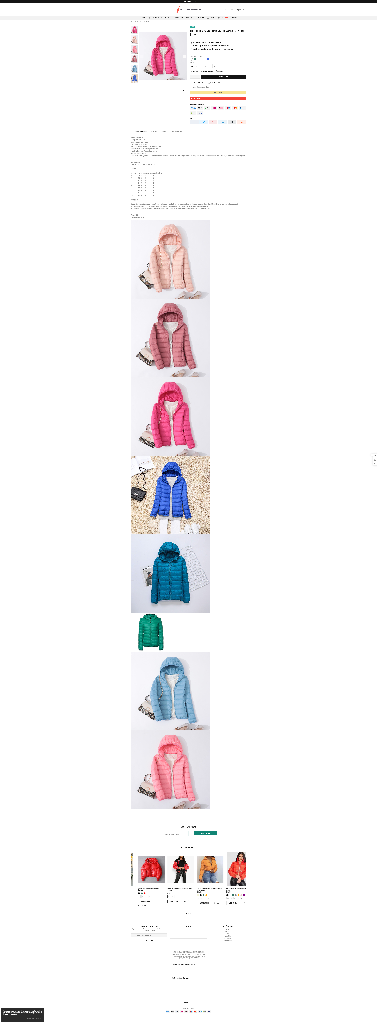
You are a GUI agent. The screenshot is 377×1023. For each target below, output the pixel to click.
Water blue (218, 59)
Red (138, 893)
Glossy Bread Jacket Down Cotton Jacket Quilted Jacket (231, 889)
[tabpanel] (144, 880)
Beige (191, 895)
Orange (199, 895)
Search (227, 929)
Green (195, 59)
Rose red (205, 59)
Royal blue (208, 59)
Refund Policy (228, 936)
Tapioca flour (211, 59)
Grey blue (170, 893)
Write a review (205, 833)
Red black (172, 893)
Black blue (161, 893)
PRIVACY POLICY (30, 1018)
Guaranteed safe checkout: (197, 104)
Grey (229, 895)
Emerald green (191, 59)
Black (132, 893)
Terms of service (228, 940)
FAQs (228, 934)
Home (132, 21)
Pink (234, 895)
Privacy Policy (227, 938)
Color (223, 895)
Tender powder (215, 59)
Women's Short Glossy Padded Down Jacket (141, 888)
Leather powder (201, 59)
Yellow (242, 895)
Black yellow (164, 893)
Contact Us (227, 931)
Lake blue (198, 59)
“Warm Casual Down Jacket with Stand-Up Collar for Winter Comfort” (202, 889)
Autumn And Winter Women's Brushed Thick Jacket (173, 888)
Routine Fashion (188, 9)
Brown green (167, 893)
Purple (237, 895)
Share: (191, 119)
